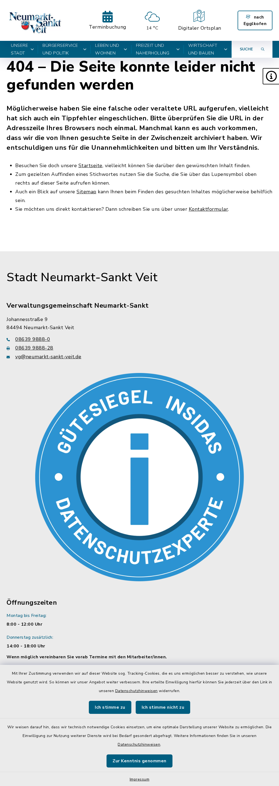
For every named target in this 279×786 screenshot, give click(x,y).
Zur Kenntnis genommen (139, 761)
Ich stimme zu (110, 707)
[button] (271, 76)
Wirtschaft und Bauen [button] (202, 49)
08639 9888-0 (32, 339)
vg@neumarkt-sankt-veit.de (48, 356)
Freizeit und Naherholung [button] (152, 49)
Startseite (90, 165)
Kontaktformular (208, 209)
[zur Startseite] (36, 20)
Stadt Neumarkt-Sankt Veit (82, 277)
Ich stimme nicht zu (163, 707)
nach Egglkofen (255, 20)
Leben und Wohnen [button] (107, 49)
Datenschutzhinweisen (136, 690)
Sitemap (86, 191)
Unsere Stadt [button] (19, 49)
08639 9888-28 (34, 348)
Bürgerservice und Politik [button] (60, 49)
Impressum (140, 779)
